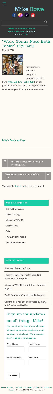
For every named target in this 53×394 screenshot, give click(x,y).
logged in (20, 186)
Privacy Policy (29, 387)
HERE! (26, 34)
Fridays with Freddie (15, 236)
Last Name (34, 344)
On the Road (11, 225)
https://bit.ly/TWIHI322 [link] (21, 81)
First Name (12, 344)
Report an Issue (7, 387)
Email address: (14, 357)
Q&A (8, 231)
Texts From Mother (15, 242)
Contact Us (19, 387)
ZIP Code (33, 357)
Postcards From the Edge (17, 268)
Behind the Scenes (14, 208)
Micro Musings (13, 214)
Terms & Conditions (43, 387)
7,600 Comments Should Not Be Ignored (24, 295)
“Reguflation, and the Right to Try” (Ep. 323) (22, 176)
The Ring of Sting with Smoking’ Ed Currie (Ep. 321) (27, 163)
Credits (11, 390)
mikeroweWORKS (14, 220)
